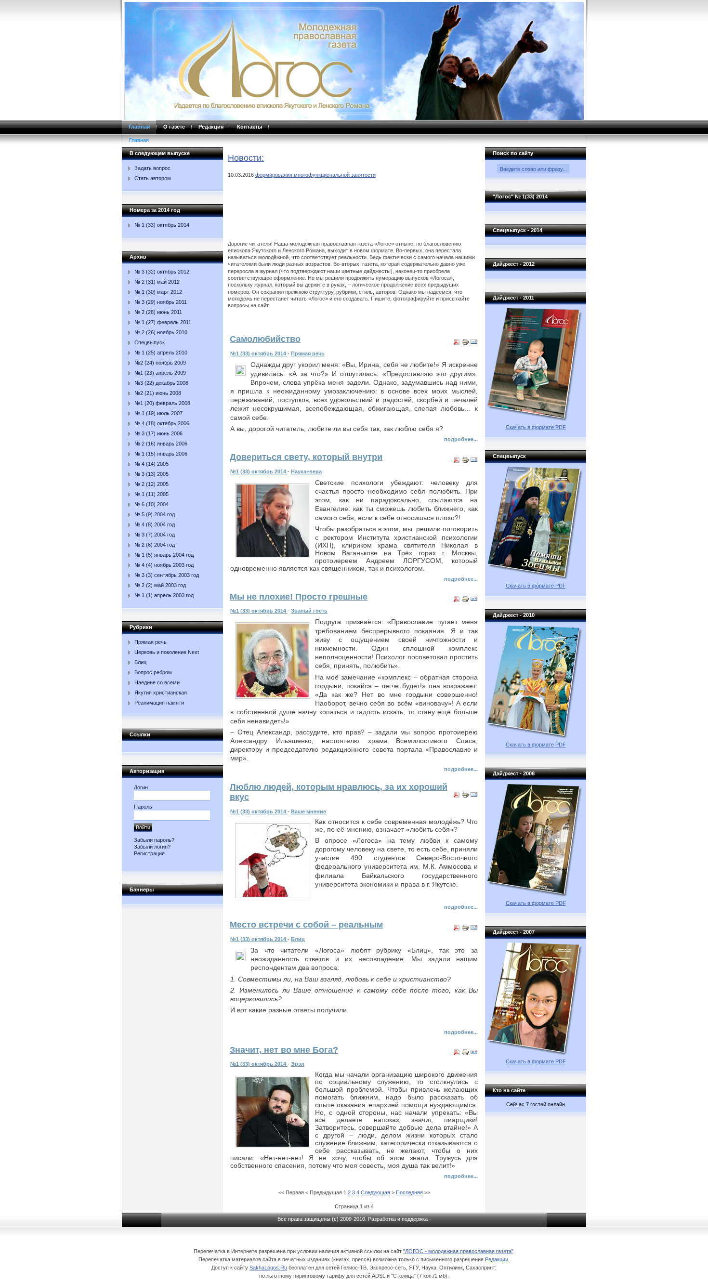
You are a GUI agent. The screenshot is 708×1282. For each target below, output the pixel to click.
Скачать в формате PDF (536, 427)
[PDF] (456, 344)
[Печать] (465, 344)
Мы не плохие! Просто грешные (298, 597)
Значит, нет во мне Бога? (284, 1050)
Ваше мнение (308, 811)
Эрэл (297, 1064)
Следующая (375, 1192)
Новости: (246, 158)
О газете (174, 127)
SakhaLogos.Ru (268, 1267)
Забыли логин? (152, 847)
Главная (139, 127)
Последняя (409, 1192)
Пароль (143, 807)
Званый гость (309, 611)
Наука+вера (306, 471)
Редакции (496, 1259)
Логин (141, 787)
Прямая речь (308, 353)
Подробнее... (461, 439)
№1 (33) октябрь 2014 (259, 353)
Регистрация (149, 853)
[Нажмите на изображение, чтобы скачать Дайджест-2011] (535, 419)
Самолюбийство (265, 339)
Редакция (210, 127)
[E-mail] (474, 344)
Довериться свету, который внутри (306, 457)
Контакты (249, 127)
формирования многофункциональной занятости (315, 175)
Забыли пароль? (154, 840)
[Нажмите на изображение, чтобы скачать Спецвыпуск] (535, 578)
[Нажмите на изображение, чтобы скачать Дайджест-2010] (535, 737)
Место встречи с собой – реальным (306, 924)
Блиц (298, 939)
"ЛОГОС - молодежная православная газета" (458, 1251)
